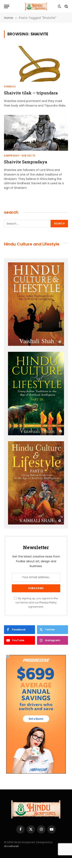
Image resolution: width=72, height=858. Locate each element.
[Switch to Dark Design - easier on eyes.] (59, 6)
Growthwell (11, 846)
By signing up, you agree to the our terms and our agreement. (36, 603)
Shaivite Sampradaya (25, 161)
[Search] (66, 6)
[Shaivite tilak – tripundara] (36, 64)
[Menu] (6, 6)
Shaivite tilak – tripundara (31, 92)
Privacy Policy (48, 602)
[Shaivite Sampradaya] (36, 133)
